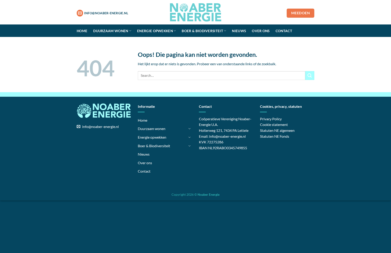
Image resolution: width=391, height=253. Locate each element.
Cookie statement (274, 124)
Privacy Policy (271, 119)
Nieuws (239, 31)
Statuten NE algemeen (277, 130)
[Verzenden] (309, 75)
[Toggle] (189, 128)
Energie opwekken (155, 31)
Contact (284, 31)
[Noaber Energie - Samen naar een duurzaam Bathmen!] (195, 12)
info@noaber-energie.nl (227, 136)
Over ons (260, 31)
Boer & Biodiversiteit (202, 31)
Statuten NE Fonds (274, 136)
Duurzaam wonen (110, 31)
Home (82, 31)
